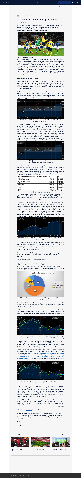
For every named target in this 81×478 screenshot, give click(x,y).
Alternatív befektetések (50, 7)
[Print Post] (27, 425)
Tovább (65, 7)
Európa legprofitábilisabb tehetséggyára (38, 449)
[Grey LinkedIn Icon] (16, 475)
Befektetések (29, 7)
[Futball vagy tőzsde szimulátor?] (61, 442)
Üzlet (60, 7)
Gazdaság (21, 7)
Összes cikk (13, 7)
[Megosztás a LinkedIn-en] (20, 425)
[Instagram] (75, 2)
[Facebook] (72, 2)
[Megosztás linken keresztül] (23, 425)
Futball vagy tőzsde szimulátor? (60, 449)
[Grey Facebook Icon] (11, 475)
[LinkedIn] (77, 2)
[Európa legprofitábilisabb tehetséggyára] (40, 442)
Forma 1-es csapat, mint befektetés (17, 449)
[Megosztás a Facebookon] (17, 425)
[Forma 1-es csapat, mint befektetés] (20, 442)
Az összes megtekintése (65, 434)
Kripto (36, 7)
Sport (41, 7)
